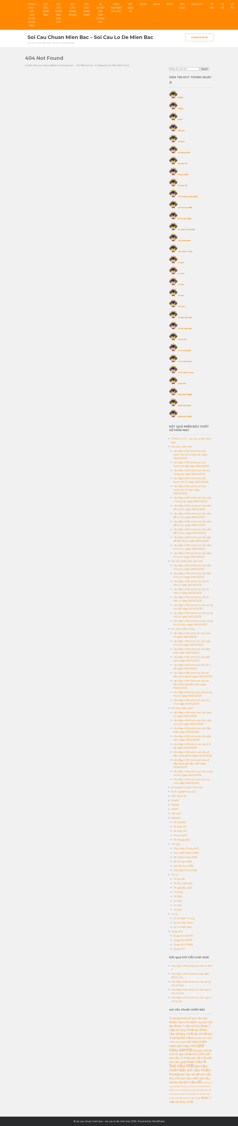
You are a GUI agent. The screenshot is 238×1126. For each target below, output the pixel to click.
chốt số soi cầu (191, 1018)
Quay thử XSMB (185, 394)
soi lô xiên (191, 1094)
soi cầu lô (197, 1061)
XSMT (170, 4)
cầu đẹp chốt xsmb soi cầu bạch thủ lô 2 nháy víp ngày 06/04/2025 (190, 454)
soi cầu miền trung (190, 1072)
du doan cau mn (188, 1020)
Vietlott (197, 4)
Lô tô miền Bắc (184, 350)
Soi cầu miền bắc (45, 9)
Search (204, 69)
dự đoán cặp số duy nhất (188, 1032)
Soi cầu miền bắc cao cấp (58, 13)
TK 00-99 (182, 339)
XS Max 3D (182, 186)
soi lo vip (172, 1094)
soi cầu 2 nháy (180, 1058)
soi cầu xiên (190, 1078)
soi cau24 (181, 1041)
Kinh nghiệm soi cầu (116, 8)
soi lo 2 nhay (189, 1086)
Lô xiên (181, 273)
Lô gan (181, 262)
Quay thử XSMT (185, 405)
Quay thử (182, 383)
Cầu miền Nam (184, 240)
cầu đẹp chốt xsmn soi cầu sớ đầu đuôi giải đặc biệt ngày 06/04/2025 (191, 763)
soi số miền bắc (175, 1098)
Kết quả (182, 6)
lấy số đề (200, 1034)
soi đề (185, 1098)
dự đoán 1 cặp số (181, 1026)
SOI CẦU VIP (201, 1054)
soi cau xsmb (186, 1048)
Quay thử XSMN (185, 416)
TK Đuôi (178, 892)
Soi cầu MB (181, 1065)
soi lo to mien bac (180, 1090)
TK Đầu (177, 896)
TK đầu (181, 295)
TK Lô (222, 6)
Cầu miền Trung (185, 251)
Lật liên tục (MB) (185, 208)
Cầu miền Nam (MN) (186, 852)
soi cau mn (187, 1046)
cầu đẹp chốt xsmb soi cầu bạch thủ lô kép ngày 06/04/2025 (189, 490)
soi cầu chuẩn (201, 1058)
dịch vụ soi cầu (202, 1022)
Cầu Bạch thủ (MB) (185, 870)
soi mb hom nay (203, 1094)
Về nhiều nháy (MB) (186, 229)
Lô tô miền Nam (185, 361)
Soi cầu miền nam (86, 9)
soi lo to (198, 1086)
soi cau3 (198, 1038)
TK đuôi (181, 306)
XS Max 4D (182, 164)
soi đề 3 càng (194, 1098)
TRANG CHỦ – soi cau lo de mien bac (32, 15)
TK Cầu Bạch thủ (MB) (187, 197)
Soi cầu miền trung (72, 9)
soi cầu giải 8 (179, 1062)
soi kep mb (178, 1086)
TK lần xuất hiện (185, 328)
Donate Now (199, 37)
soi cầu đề (192, 1082)
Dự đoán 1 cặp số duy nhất (189, 1028)
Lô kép (181, 284)
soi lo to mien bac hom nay (200, 1090)
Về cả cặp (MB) (184, 219)
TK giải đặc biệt (185, 317)
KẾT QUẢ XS (130, 8)
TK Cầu (211, 6)
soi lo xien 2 (182, 1094)
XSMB (143, 4)
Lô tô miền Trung (185, 372)
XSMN (156, 4)
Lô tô (232, 6)
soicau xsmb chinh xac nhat (190, 1052)
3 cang (174, 1018)
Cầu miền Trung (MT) (186, 848)
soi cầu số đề (190, 1074)
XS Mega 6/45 (184, 153)
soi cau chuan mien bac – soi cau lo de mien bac (90, 37)
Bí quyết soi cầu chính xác (100, 13)
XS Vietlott (179, 822)
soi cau (186, 1037)
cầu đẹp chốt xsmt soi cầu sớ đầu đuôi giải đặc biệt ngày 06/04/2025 (191, 684)
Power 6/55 (183, 175)
